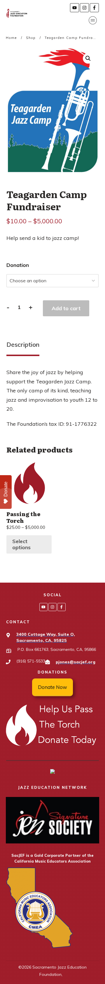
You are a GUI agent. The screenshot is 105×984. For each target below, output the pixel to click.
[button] (88, 58)
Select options (21, 544)
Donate (5, 489)
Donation (17, 265)
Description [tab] (22, 344)
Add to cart (66, 308)
